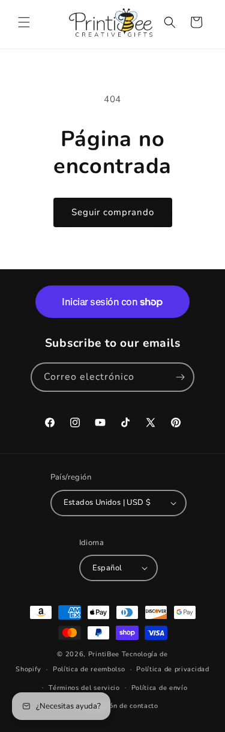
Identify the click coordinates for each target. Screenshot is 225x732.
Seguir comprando (112, 212)
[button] (24, 22)
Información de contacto (118, 705)
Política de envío (159, 687)
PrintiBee (103, 654)
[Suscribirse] (180, 377)
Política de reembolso (89, 669)
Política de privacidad (172, 669)
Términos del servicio (84, 687)
